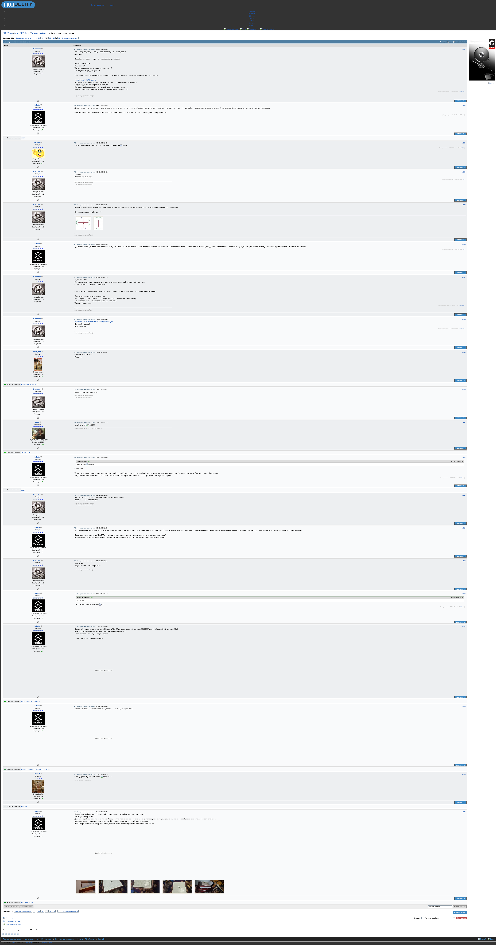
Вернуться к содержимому (64, 939)
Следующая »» (26, 907)
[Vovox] (18, 935)
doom (23, 138)
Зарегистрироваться (105, 5)
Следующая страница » (70, 38)
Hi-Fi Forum (8, 33)
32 (50, 38)
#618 (464, 706)
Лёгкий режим (90, 939)
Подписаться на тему (13, 924)
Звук (16, 33)
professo (29, 701)
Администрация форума (12, 939)
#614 (464, 528)
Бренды (252, 23)
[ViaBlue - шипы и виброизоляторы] (15, 935)
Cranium (37, 701)
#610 (464, 389)
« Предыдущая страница (23, 38)
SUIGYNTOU (34, 385)
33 (54, 38)
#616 (464, 594)
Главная (252, 11)
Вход (93, 5)
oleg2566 (37, 142)
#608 (464, 319)
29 (39, 38)
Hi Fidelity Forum (47, 942)
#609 (464, 352)
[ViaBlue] (9, 935)
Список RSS (102, 939)
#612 (464, 457)
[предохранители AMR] (3, 935)
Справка (79, 939)
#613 (464, 495)
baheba (37, 105)
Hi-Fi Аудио (24, 33)
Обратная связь (46, 939)
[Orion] (491, 83)
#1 (463, 115)
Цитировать (460, 101)
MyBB (13, 942)
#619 (464, 774)
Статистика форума (30, 939)
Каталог (252, 25)
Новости (252, 14)
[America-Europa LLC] (6, 935)
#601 (464, 49)
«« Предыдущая (11, 907)
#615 (464, 561)
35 (59, 38)
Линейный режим (460, 42)
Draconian (37, 49)
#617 (464, 626)
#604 (464, 172)
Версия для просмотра (13, 918)
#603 (464, 143)
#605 (464, 205)
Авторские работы (38, 33)
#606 (464, 244)
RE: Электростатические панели (85, 49)
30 (42, 38)
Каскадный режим (446, 42)
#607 (464, 277)
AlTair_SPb (37, 352)
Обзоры (252, 16)
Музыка (251, 21)
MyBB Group (28, 942)
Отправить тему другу (13, 921)
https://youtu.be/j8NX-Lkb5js (85, 80)
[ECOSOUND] (12, 935)
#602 (464, 105)
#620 (464, 812)
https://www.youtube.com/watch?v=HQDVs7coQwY (94, 322)
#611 (464, 422)
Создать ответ (459, 913)
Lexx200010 (38, 769)
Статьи (251, 18)
